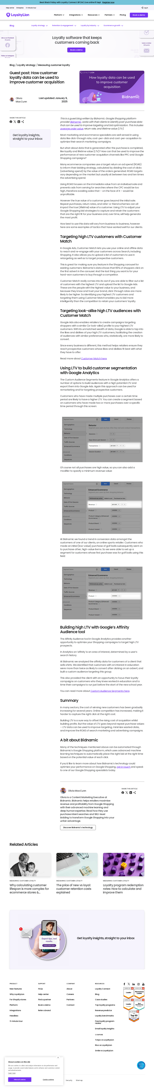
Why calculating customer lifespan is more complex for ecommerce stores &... (29, 888)
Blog (12, 25)
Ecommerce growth (112, 25)
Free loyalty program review (104, 1022)
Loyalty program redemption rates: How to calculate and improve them (123, 888)
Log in (146, 8)
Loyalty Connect (102, 989)
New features (16, 989)
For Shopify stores (18, 1000)
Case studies (101, 1000)
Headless (14, 1016)
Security (69, 1080)
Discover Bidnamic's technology (78, 827)
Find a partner (44, 1000)
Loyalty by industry (88, 25)
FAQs (40, 989)
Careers (70, 994)
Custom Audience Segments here (110, 691)
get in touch (124, 767)
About (69, 989)
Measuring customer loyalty (54, 65)
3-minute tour (31, 8)
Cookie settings (48, 1079)
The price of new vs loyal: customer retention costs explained (73, 888)
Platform (14, 1005)
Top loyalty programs (105, 1005)
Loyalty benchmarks (104, 1016)
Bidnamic (75, 122)
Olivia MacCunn (21, 100)
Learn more (12, 1073)
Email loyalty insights (104, 1029)
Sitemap (79, 1080)
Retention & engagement (62, 25)
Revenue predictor (103, 1010)
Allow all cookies (20, 1079)
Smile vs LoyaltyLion (104, 1051)
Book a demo (139, 15)
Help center (10, 8)
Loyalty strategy (38, 25)
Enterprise (19, 8)
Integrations (15, 1010)
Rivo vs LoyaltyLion (103, 1045)
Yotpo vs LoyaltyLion (104, 1040)
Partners (70, 1000)
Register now (108, 2)
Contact (70, 1005)
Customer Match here (94, 358)
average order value (71, 128)
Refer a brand (44, 1010)
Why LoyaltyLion (17, 994)
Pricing (123, 15)
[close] (58, 1057)
